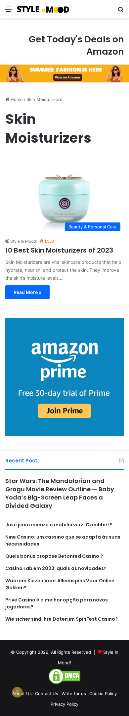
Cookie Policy (103, 693)
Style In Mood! (23, 241)
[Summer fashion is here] (64, 73)
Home (16, 99)
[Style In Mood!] (43, 9)
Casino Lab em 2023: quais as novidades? (56, 568)
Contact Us (46, 693)
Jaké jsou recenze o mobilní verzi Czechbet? (58, 524)
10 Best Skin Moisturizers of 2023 (59, 250)
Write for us (74, 693)
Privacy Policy (64, 704)
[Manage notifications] (17, 692)
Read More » (27, 292)
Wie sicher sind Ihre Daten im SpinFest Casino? (61, 619)
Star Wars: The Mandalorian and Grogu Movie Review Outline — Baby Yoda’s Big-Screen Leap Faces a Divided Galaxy (59, 493)
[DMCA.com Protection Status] (64, 683)
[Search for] (120, 11)
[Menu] (8, 11)
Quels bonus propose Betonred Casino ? (54, 556)
